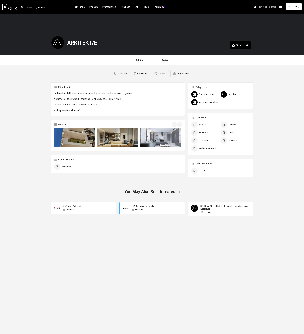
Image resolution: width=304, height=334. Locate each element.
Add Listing (293, 6)
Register (272, 7)
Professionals (109, 7)
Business (125, 7)
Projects (93, 7)
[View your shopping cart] (280, 7)
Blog (146, 7)
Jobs (137, 7)
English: (158, 7)
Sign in (261, 7)
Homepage (79, 7)
